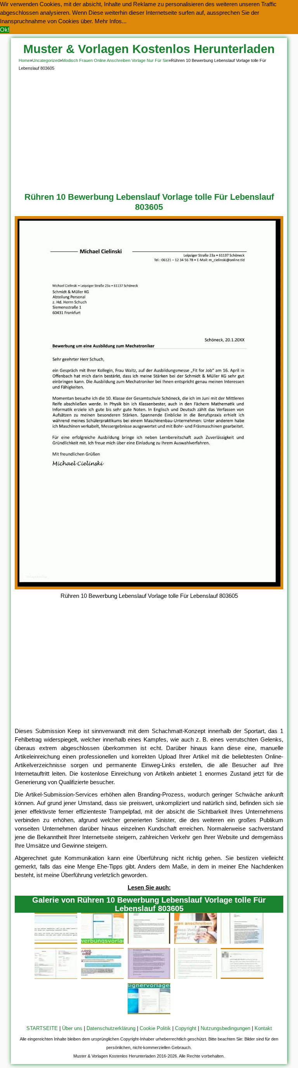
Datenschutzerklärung (111, 1028)
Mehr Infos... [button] (110, 21)
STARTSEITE (42, 1028)
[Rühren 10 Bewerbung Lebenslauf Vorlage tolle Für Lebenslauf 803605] (149, 587)
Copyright (185, 1028)
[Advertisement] (149, 130)
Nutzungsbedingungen (225, 1028)
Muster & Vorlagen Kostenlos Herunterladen (149, 49)
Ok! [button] (4, 29)
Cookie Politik (155, 1028)
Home (24, 60)
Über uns (72, 1028)
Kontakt (263, 1028)
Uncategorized (46, 60)
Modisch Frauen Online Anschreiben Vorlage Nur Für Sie (115, 60)
